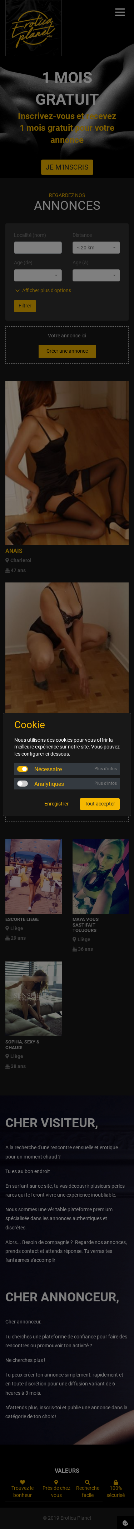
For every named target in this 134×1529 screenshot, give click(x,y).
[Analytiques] (22, 784)
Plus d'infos (105, 768)
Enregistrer (56, 804)
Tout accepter (100, 804)
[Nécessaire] (22, 769)
